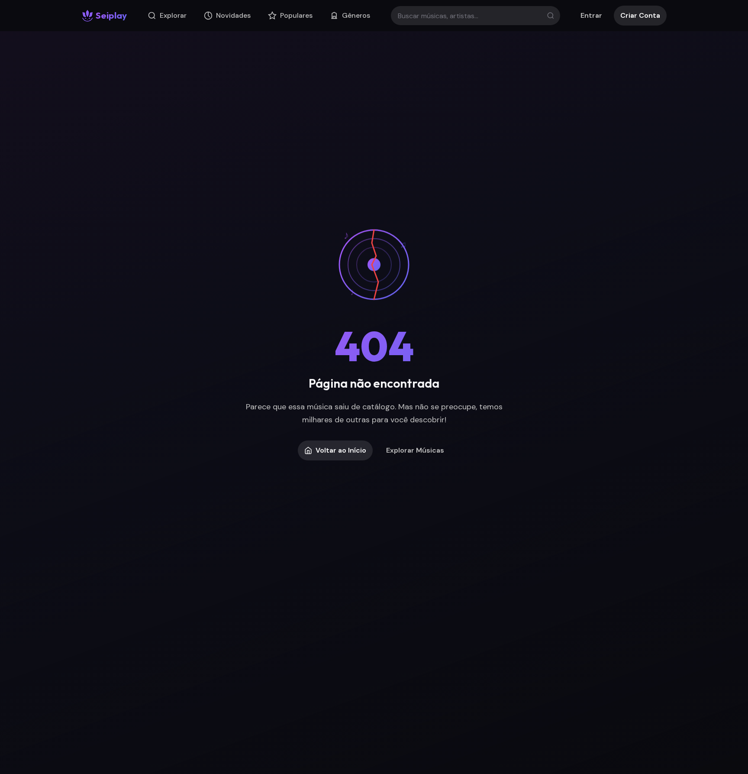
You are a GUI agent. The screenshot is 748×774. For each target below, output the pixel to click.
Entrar (591, 15)
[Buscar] (550, 15)
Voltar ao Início (341, 450)
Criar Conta (640, 15)
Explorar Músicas (415, 450)
